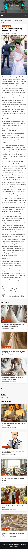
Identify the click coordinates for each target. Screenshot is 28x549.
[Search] (26, 15)
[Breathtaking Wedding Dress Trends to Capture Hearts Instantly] (14, 366)
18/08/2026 (13, 454)
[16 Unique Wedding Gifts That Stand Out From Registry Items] (14, 413)
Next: (13, 295)
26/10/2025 (13, 381)
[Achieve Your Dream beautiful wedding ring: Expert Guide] (14, 522)
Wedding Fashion (6, 26)
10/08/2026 (13, 509)
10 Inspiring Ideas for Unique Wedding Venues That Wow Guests (13, 451)
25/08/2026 (13, 427)
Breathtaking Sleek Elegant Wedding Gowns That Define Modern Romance (13, 325)
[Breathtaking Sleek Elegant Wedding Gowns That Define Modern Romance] (14, 314)
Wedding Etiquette (7, 419)
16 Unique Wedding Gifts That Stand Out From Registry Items (14, 424)
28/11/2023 (13, 33)
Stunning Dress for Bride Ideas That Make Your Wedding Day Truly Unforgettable (13, 352)
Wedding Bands (6, 529)
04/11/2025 (13, 355)
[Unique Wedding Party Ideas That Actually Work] (14, 495)
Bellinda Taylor (7, 33)
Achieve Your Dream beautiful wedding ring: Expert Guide (13, 534)
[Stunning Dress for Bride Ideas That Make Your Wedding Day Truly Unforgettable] (14, 340)
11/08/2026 (13, 482)
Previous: (13, 289)
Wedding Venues (6, 447)
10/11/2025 (13, 328)
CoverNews (23, 544)
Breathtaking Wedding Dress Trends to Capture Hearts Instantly (12, 378)
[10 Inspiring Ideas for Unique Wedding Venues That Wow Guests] (14, 440)
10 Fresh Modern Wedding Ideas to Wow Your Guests (13, 479)
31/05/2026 (13, 536)
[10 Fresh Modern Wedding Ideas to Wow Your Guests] (14, 467)
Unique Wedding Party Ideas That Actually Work (13, 506)
